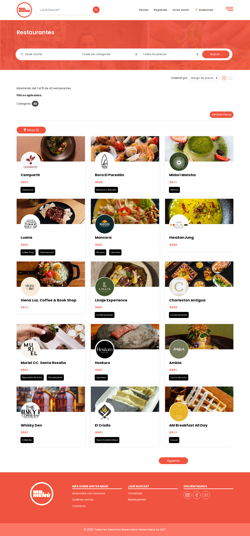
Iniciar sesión (181, 9)
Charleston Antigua (187, 300)
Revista (143, 9)
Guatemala (206, 9)
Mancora (103, 237)
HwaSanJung (181, 237)
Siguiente (173, 461)
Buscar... (215, 54)
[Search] (96, 10)
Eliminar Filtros (221, 115)
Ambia (175, 362)
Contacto (79, 506)
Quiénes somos (83, 500)
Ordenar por (179, 78)
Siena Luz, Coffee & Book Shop (48, 300)
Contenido (135, 493)
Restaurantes (137, 500)
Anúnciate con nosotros (88, 493)
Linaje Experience (111, 300)
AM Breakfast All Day (188, 425)
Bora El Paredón (109, 174)
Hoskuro (102, 362)
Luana (26, 237)
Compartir (30, 174)
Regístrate (160, 9)
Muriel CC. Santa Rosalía (43, 362)
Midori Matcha (182, 174)
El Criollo (103, 425)
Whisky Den (31, 425)
